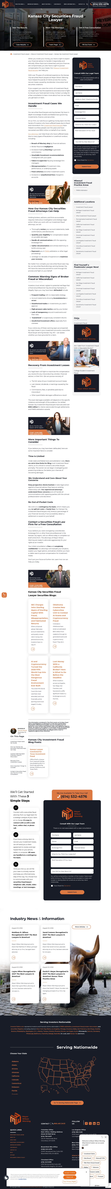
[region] (48, 1177)
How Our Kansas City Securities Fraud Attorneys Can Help (18, 748)
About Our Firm (46, 4)
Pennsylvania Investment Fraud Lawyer (86, 220)
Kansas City (74, 1033)
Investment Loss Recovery (17, 1142)
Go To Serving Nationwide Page (66, 1103)
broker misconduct (90, 1026)
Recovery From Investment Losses (16, 761)
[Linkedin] (94, 1123)
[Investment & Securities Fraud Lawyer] (8, 4)
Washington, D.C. (31, 1031)
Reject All (70, 1177)
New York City (41, 1029)
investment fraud (78, 1026)
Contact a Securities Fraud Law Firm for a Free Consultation (18, 773)
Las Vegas (69, 1031)
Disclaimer (90, 160)
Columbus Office (52, 1132)
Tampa (45, 1031)
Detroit (89, 1031)
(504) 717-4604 (77, 1145)
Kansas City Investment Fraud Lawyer (66, 54)
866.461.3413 (59, 1124)
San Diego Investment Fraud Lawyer (85, 231)
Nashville (57, 1033)
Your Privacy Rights (69, 1181)
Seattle (97, 1029)
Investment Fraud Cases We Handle (17, 742)
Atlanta (40, 1031)
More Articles (80, 927)
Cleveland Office (47, 1159)
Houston (69, 1029)
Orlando (51, 1031)
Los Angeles (55, 1029)
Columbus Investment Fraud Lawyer (85, 247)
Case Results (57, 4)
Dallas (75, 1029)
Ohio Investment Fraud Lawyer (86, 216)
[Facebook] (86, 1123)
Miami (49, 1029)
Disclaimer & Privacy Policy (17, 1157)
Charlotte (44, 1033)
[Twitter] (90, 1123)
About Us (12, 1137)
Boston (13, 1031)
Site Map (12, 1155)
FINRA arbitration (66, 1026)
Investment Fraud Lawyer (21, 54)
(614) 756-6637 (46, 1136)
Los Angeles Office (79, 1130)
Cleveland (96, 1031)
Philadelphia (21, 1031)
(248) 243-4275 (46, 1149)
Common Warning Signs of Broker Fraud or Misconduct (17, 755)
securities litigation (17, 1029)
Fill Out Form (87, 45)
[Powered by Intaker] (97, 1185)
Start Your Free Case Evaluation (36, 433)
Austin (76, 1031)
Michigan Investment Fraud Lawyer (85, 211)
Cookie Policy (22, 1179)
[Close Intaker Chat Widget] (105, 1137)
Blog (11, 1152)
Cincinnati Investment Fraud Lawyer (85, 236)
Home (11, 54)
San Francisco (82, 1029)
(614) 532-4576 (101, 4)
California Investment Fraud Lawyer (85, 225)
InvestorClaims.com (17, 1026)
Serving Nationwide (32, 4)
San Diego (90, 1029)
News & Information (69, 4)
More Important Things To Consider (18, 766)
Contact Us (81, 4)
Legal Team (13, 1139)
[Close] (86, 1172)
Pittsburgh (29, 1033)
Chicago (63, 1029)
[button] (6, 1177)
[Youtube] (98, 1123)
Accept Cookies (69, 1172)
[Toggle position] (102, 1137)
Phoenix (57, 1031)
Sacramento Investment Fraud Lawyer (86, 252)
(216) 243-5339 (46, 1162)
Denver (63, 1031)
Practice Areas (19, 4)
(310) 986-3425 (77, 1132)
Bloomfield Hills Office (49, 1147)
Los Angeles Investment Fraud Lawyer (86, 242)
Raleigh (50, 1033)
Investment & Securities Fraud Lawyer (31, 1187)
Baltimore (37, 1033)
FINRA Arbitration (81, 190)
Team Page (53, 45)
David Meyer (22, 730)
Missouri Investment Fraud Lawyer (42, 54)
